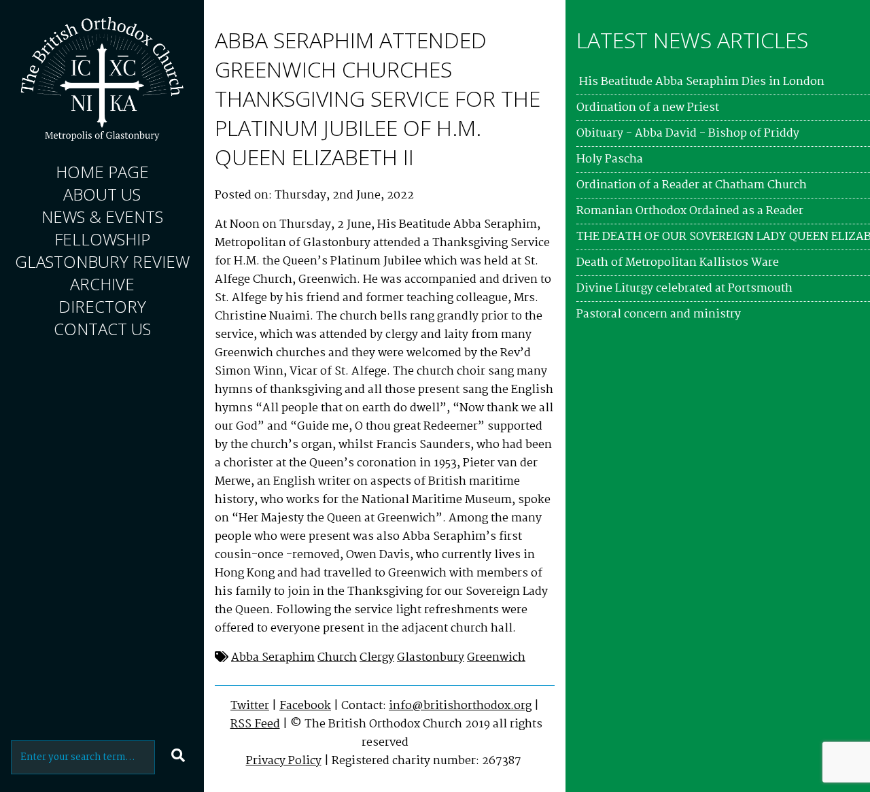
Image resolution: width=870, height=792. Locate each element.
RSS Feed (255, 724)
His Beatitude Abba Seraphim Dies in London (700, 82)
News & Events (102, 216)
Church (337, 658)
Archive (102, 284)
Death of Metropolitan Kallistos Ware (677, 263)
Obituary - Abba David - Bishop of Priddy (687, 133)
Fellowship (102, 239)
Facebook (305, 706)
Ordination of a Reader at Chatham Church (691, 185)
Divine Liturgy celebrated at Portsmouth (684, 288)
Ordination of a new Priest (647, 108)
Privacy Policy (283, 761)
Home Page (102, 171)
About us (102, 194)
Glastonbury (430, 658)
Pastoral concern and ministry (658, 314)
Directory (102, 306)
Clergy (377, 658)
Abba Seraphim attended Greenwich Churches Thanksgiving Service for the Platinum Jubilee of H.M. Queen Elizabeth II (377, 98)
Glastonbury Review (102, 261)
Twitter (249, 706)
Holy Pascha (609, 159)
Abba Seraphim (273, 658)
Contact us (102, 328)
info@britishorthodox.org (460, 706)
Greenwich (496, 658)
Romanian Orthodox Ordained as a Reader (689, 211)
